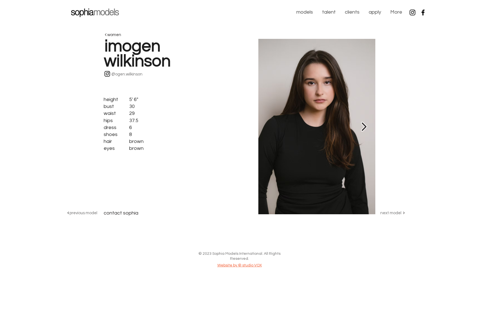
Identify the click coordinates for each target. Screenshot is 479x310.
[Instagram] (412, 12)
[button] (304, 12)
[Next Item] (364, 127)
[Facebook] (423, 12)
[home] (95, 12)
